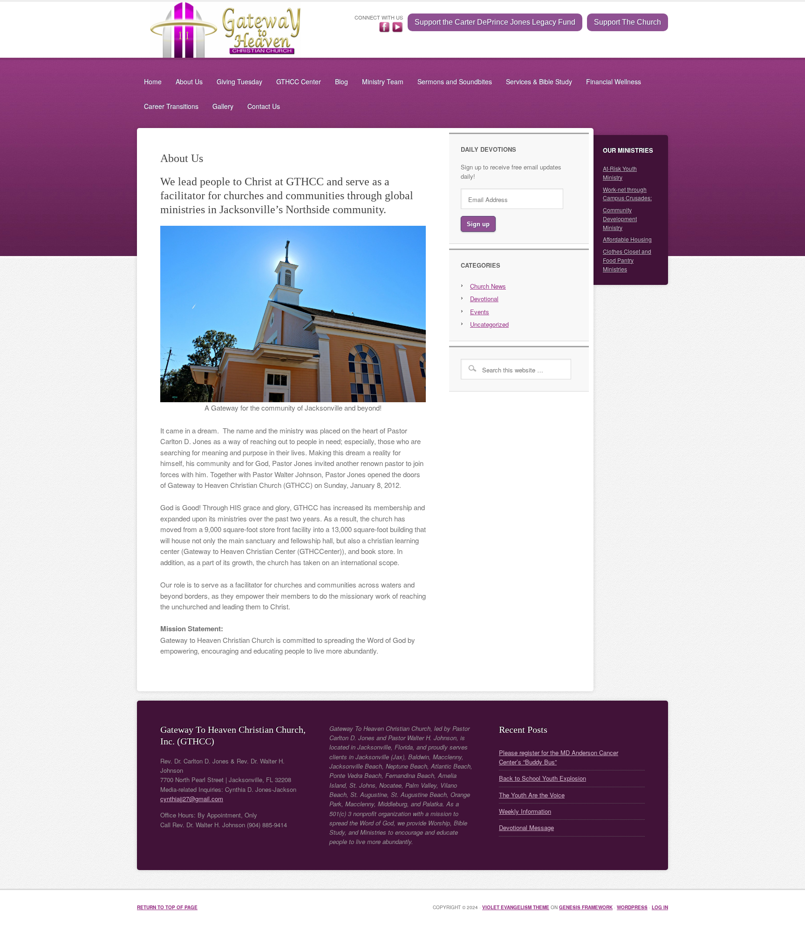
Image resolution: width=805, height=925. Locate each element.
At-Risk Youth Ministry (620, 172)
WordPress (632, 907)
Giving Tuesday (239, 81)
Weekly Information (525, 811)
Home (153, 81)
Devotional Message (526, 827)
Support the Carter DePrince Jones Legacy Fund (495, 22)
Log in (660, 907)
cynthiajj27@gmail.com (191, 798)
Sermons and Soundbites (454, 81)
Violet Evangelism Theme (515, 907)
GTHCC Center (298, 81)
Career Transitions (171, 106)
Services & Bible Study (539, 81)
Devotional (484, 298)
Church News (488, 286)
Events (479, 311)
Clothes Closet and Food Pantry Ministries (627, 260)
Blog (341, 81)
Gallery (222, 106)
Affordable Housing (627, 239)
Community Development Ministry (620, 218)
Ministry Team (382, 81)
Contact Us (263, 106)
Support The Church (627, 22)
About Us (189, 81)
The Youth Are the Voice (532, 794)
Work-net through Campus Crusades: (627, 193)
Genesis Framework (586, 907)
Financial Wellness (613, 81)
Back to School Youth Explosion (542, 778)
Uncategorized (489, 324)
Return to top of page (167, 907)
